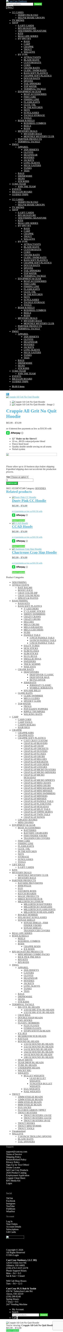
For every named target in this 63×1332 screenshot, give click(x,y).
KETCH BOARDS (27, 893)
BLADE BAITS (31, 60)
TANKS (28, 168)
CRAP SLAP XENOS (34, 817)
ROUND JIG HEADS (28, 1041)
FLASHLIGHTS (32, 102)
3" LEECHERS (31, 608)
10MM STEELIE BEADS (30, 1097)
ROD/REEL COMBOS (35, 123)
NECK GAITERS (32, 165)
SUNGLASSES (31, 112)
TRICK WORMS (32, 664)
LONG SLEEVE (32, 163)
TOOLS (28, 118)
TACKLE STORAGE (34, 115)
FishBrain (10, 1209)
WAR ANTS (30, 666)
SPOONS (28, 81)
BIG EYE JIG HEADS (29, 1007)
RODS (27, 128)
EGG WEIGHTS (32, 1089)
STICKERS (23, 181)
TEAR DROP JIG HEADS (31, 1062)
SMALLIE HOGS (32, 659)
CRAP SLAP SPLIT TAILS (37, 809)
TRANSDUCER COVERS (37, 838)
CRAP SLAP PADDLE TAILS (38, 801)
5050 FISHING (19, 582)
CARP (27, 44)
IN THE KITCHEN (33, 107)
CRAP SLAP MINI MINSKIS (38, 790)
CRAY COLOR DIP (28, 593)
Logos (9, 1183)
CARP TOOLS (25, 722)
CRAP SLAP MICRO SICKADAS (34, 776)
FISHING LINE (31, 99)
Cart (15, 1317)
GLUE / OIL (30, 104)
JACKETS (29, 160)
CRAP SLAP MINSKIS (35, 798)
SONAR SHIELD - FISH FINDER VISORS (36, 924)
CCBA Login (12, 1255)
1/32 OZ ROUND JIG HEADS (38, 1046)
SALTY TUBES (31, 645)
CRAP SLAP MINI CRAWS (37, 783)
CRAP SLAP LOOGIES (35, 767)
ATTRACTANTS (32, 57)
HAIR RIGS (24, 727)
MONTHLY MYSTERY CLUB (39, 136)
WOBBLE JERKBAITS (41, 688)
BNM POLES (24, 885)
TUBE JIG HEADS (27, 1065)
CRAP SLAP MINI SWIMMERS (39, 793)
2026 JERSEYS (31, 149)
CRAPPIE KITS (26, 735)
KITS (20, 33)
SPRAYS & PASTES (28, 598)
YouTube (10, 1206)
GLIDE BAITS (25, 693)
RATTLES (23, 1039)
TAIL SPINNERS (32, 83)
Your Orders (12, 1224)
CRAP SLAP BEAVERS (35, 743)
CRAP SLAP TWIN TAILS (37, 814)
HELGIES (29, 622)
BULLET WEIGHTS (34, 1075)
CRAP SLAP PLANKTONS (37, 804)
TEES (26, 170)
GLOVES (28, 152)
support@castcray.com (16, 1151)
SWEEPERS (30, 661)
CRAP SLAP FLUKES (35, 754)
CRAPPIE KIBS (26, 732)
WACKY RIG (24, 1070)
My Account (18, 1309)
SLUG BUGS (30, 656)
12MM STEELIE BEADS (30, 1099)
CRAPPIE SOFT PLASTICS (38, 75)
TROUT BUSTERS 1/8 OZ (37, 1120)
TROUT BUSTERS (27, 1112)
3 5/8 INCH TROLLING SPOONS (34, 1136)
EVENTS (16, 189)
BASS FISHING (20, 601)
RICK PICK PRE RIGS (29, 957)
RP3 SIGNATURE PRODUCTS (27, 951)
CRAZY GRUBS (32, 619)
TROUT (28, 49)
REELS (27, 126)
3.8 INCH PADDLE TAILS (43, 640)
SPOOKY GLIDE (32, 701)
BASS (27, 41)
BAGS (21, 173)
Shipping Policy (13, 1157)
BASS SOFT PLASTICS (36, 73)
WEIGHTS (23, 1073)
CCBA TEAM (19, 184)
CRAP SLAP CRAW (34, 746)
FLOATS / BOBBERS (28, 1023)
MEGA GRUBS (31, 624)
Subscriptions (12, 1229)
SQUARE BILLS (32, 690)
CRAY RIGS (24, 1015)
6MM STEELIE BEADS (30, 1102)
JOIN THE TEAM (27, 186)
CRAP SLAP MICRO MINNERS (40, 772)
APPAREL (23, 147)
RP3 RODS (23, 962)
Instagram (10, 1203)
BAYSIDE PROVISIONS (30, 883)
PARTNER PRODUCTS (30, 139)
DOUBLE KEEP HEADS (30, 1017)
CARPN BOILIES (27, 725)
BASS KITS (24, 603)
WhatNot (10, 1211)
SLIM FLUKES (31, 651)
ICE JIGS (22, 1033)
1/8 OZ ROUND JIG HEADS (38, 1054)
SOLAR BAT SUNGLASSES (32, 917)
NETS (27, 110)
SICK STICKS (31, 648)
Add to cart (12, 483)
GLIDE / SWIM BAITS (35, 70)
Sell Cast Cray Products (17, 1170)
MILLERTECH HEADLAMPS (39, 912)
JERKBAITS (30, 682)
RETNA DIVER (37, 680)
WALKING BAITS (33, 714)
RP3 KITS (23, 959)
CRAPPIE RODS (32, 946)
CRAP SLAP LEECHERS (36, 764)
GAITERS (29, 973)
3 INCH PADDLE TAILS (42, 637)
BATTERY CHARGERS (36, 833)
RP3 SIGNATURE (27, 28)
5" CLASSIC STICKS (34, 611)
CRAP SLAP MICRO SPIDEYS (39, 780)
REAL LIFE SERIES (28, 36)
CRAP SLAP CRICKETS (36, 748)
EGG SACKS (24, 1107)
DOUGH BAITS (32, 78)
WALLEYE (29, 52)
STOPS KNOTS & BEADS (37, 1031)
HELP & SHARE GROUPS (31, 17)
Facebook (10, 1201)
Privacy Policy (13, 1162)
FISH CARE (30, 97)
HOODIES (29, 157)
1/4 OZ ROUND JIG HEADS (38, 1049)
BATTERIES (30, 830)
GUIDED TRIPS (20, 194)
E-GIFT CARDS (26, 25)
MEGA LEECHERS (33, 630)
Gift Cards (11, 1232)
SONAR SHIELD (26, 920)
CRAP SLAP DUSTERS (35, 751)
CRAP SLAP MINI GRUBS (37, 785)
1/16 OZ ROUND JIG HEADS (38, 1044)
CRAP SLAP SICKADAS (36, 806)
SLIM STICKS (31, 653)
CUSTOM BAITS (32, 62)
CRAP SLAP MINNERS (35, 796)
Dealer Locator (13, 1167)
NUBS (27, 632)
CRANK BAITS (32, 68)
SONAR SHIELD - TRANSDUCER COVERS (37, 929)
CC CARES (18, 12)
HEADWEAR (31, 155)
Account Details (13, 1226)
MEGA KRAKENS (33, 627)
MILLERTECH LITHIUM (30, 901)
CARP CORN (24, 719)
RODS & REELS (26, 120)
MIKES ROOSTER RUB (30, 899)
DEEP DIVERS (31, 672)
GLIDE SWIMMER (33, 696)
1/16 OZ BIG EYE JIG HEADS (39, 1009)
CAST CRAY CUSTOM (35, 740)
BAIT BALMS (25, 587)
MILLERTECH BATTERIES (38, 904)
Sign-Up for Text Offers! (17, 1165)
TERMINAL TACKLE (35, 89)
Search (38, 4)
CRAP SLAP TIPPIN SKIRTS (38, 812)
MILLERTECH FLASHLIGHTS (39, 909)
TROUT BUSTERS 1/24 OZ (37, 1118)
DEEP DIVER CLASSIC (42, 674)
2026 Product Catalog (16, 1172)
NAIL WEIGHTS (32, 1091)
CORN (27, 65)
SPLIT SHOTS (25, 1060)
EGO (20, 888)
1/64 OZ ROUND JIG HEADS (38, 1052)
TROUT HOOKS (26, 1123)
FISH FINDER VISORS (35, 835)
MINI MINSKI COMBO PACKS (34, 954)
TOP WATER (30, 86)
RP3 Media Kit (13, 1180)
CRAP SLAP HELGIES (35, 759)
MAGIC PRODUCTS (28, 896)
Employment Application (17, 1175)
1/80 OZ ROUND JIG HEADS (38, 1057)
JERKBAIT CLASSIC (40, 685)
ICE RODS (29, 949)
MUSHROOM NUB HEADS (32, 1036)
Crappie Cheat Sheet (15, 1178)
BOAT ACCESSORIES (35, 94)
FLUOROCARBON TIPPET (32, 1110)
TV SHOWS (18, 20)
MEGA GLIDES (32, 698)
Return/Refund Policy (16, 1159)
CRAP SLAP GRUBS (34, 756)
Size (8, 477)
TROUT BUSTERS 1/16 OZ (37, 1115)
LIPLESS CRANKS (27, 820)
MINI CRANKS (26, 822)
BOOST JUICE (25, 590)
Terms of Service (14, 1154)
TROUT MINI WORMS (29, 1126)
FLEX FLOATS (31, 1025)
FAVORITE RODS (27, 891)
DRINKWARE (25, 176)
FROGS (28, 706)
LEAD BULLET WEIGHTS (38, 1079)
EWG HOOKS (25, 1020)
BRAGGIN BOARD (22, 192)
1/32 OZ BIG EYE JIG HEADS (39, 1012)
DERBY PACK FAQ (28, 15)
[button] (7, 394)
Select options (18, 520)
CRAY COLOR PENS (29, 595)
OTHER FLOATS (32, 1028)
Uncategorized (18, 1131)
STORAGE (23, 856)
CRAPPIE (29, 46)
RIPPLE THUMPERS (34, 711)
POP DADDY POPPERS (36, 709)
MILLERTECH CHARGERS (38, 907)
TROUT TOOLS (26, 1128)
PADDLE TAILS (32, 635)
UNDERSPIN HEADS (29, 1068)
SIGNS (21, 178)
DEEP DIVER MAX (40, 677)
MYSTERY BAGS (33, 134)
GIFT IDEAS (18, 864)
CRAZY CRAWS (32, 616)
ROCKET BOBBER (28, 915)
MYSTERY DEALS (27, 131)
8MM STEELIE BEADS (30, 1104)
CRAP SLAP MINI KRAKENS (39, 788)
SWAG (15, 144)
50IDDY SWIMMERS (34, 614)
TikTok (9, 1198)
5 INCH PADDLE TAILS (42, 643)
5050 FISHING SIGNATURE (32, 31)
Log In (9, 1221)
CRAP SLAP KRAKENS (36, 761)
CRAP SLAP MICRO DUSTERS (40, 769)
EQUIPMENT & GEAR (29, 91)
